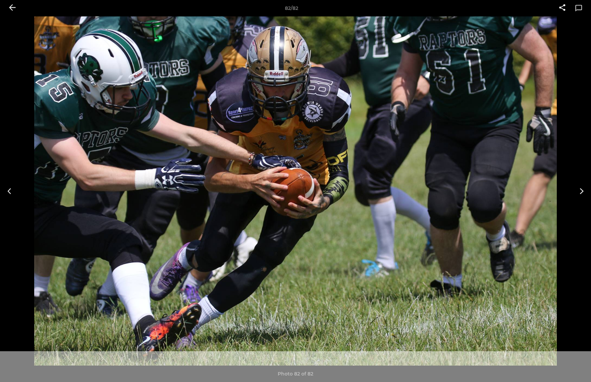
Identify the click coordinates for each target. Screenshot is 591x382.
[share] (562, 8)
